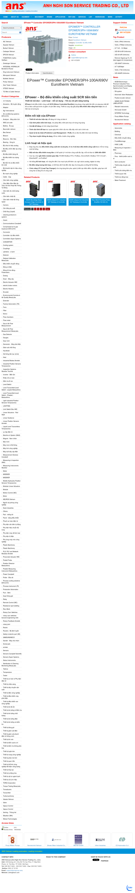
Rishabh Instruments (121, 106)
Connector (6, 232)
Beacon (5, 136)
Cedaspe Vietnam (9, 51)
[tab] (32, 73)
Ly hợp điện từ (8, 432)
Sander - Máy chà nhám (11, 641)
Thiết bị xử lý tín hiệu (10, 780)
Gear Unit (6, 341)
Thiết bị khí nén (8, 739)
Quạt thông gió (8, 596)
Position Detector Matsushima (8, 564)
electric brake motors (10, 285)
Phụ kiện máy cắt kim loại (11, 533)
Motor (5, 496)
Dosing (5, 276)
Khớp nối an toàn (8, 378)
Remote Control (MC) (10, 602)
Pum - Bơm (7, 593)
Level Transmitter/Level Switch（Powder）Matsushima (10, 395)
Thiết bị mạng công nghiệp (12, 754)
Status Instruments (9, 660)
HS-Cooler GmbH (120, 110)
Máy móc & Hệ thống (10, 445)
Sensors (6, 650)
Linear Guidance (8, 418)
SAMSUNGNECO (9, 637)
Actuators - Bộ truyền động (12, 104)
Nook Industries (8, 508)
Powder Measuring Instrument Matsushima (9, 570)
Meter (5, 471)
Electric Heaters (8, 289)
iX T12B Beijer (119, 66)
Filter (4, 310)
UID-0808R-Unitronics (122, 73)
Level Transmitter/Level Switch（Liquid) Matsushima (11, 389)
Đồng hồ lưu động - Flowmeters (9, 271)
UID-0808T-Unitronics (122, 63)
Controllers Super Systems (12, 239)
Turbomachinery (8, 796)
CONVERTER (7, 242)
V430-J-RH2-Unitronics (122, 41)
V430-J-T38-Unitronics (122, 70)
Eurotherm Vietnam (79, 40)
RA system (118, 91)
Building (117, 131)
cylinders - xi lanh (9, 252)
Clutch (5, 220)
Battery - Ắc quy (8, 126)
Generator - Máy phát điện (12, 344)
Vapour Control (8, 806)
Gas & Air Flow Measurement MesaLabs (10, 330)
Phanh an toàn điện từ (10, 521)
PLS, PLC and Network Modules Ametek (10, 552)
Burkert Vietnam (8, 48)
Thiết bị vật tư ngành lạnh (11, 776)
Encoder (6, 292)
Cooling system (8, 245)
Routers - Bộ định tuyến (11, 631)
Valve (5, 802)
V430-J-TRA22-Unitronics (123, 45)
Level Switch (7, 384)
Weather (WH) (8, 816)
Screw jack (6, 644)
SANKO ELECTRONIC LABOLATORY (121, 102)
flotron (5, 314)
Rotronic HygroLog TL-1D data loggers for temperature (122, 59)
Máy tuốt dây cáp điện (10, 451)
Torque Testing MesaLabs (11, 786)
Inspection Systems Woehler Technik (9, 370)
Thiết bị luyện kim (9, 751)
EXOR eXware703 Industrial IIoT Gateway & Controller (78, 201)
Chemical (118, 135)
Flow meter (7, 320)
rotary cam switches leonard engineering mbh (10, 616)
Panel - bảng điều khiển (11, 518)
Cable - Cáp (7, 177)
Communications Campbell (12, 223)
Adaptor (5, 107)
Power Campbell (8, 574)
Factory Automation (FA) (11, 304)
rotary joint (6, 624)
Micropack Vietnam (9, 75)
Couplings (6, 248)
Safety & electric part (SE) (11, 634)
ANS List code (7, 122)
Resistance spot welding (11, 606)
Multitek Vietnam (8, 78)
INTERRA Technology (122, 113)
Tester (5, 675)
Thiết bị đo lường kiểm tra (123, 170)
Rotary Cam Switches (10, 612)
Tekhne (5, 669)
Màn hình (6, 442)
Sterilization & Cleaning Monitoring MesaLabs (10, 664)
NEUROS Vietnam (9, 499)
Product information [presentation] (32, 73)
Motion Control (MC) (10, 493)
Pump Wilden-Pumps (122, 116)
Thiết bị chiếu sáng (9, 684)
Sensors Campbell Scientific (12, 654)
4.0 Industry (7, 101)
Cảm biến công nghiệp (10, 180)
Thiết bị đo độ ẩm (9, 707)
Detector (6, 255)
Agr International (8, 111)
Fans (4, 307)
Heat (4, 357)
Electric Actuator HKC (10, 282)
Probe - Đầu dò (8, 577)
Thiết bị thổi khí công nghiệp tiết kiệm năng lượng (11, 765)
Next (47, 209)
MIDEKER (6, 474)
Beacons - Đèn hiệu (9, 139)
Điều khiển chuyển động (11, 264)
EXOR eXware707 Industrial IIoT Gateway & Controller (56, 201)
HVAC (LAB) (119, 144)
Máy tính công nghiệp (10, 448)
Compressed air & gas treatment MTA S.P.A (10, 228)
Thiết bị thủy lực (8, 770)
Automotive (118, 128)
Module (5, 489)
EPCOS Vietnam (8, 55)
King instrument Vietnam (11, 72)
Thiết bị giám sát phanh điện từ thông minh (10, 735)
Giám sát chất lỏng (9, 347)
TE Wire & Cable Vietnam (11, 92)
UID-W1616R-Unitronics (123, 51)
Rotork (5, 627)
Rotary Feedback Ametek (11, 621)
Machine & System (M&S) (11, 435)
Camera (5, 205)
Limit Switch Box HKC (10, 409)
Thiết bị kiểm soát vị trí (10, 743)
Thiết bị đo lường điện (10, 719)
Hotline (73, 55)
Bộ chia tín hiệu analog (10, 145)
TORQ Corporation (9, 783)
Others (5, 511)
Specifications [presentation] (47, 73)
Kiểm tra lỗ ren (8, 381)
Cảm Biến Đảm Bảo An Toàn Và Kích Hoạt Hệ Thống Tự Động (11, 185)
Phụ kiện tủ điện (8, 536)
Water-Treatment (120, 180)
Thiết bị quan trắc (9, 761)
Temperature (7, 672)
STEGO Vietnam (8, 88)
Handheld (6, 351)
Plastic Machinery (9, 545)
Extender (6, 301)
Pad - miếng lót (8, 514)
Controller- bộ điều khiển (11, 235)
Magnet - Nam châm (10, 438)
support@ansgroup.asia (79, 58)
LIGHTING (6, 406)
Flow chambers (8, 317)
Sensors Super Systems (11, 657)
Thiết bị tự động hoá (121, 177)
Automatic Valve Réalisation (124, 94)
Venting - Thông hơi (9, 812)
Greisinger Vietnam (9, 63)
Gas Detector (7, 334)
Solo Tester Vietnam (10, 85)
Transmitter (7, 793)
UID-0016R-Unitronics (122, 55)
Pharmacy (118, 153)
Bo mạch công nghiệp (10, 173)
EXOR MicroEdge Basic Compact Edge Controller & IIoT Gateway (34, 202)
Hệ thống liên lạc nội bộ (11, 354)
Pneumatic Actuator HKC (11, 557)
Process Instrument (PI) (11, 586)
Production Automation (10, 589)
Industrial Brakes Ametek (11, 360)
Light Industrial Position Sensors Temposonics (10, 401)
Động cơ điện (7, 267)
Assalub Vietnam (8, 45)
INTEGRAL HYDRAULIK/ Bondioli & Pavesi (11, 67)
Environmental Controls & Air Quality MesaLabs (11, 296)
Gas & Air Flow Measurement (7, 324)
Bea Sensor (7, 132)
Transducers (7, 789)
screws (5, 647)
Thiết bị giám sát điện (10, 731)
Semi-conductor (120, 162)
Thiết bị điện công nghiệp (11, 693)
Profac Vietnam (8, 82)
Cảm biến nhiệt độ (9, 196)
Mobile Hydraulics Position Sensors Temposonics (11, 482)
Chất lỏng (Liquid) (9, 211)
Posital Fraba (7, 560)
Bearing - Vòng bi (9, 142)
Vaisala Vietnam (8, 799)
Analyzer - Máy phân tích (11, 119)
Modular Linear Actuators (11, 486)
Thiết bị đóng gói (8, 727)
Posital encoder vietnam (123, 98)
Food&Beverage (120, 141)
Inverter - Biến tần (9, 374)
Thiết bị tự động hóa (10, 773)
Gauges (5, 337)
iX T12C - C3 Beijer (121, 48)
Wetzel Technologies (10, 819)
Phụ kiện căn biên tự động (12, 524)
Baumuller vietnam (9, 129)
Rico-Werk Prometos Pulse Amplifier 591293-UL (101, 201)
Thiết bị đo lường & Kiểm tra (12, 710)
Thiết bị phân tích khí (10, 758)
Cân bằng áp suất (9, 208)
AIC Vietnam (7, 41)
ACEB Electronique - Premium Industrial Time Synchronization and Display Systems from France (122, 85)
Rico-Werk (6, 609)
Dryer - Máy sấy (8, 279)
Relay (5, 599)
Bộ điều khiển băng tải (10, 154)
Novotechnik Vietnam (122, 120)
